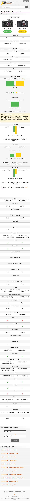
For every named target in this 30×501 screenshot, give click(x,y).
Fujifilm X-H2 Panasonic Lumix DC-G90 (13, 467)
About (5, 491)
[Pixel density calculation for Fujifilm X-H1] (26, 170)
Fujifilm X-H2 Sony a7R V (9, 471)
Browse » (26, 1)
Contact (24, 491)
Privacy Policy (17, 491)
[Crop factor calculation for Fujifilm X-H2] (6, 206)
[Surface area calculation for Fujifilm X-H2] (6, 99)
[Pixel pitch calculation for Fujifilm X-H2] (5, 127)
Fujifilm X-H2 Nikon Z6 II (9, 464)
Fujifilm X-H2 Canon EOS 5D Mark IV (12, 474)
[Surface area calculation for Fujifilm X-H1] (23, 99)
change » (24, 78)
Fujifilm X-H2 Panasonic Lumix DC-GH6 (13, 478)
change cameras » (15, 17)
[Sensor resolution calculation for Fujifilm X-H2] (4, 65)
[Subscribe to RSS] (14, 494)
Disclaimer (10, 491)
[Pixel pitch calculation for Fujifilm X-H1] (24, 127)
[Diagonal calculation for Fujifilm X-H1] (25, 71)
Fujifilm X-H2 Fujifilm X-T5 (9, 450)
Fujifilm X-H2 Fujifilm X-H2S (10, 453)
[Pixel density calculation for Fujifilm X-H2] (3, 170)
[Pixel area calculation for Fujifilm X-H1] (25, 146)
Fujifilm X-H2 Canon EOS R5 (10, 481)
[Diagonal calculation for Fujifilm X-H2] (5, 71)
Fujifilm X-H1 (22, 28)
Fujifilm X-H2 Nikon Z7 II (9, 457)
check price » (7, 31)
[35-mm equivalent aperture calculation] (6, 283)
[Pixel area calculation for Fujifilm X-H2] (5, 146)
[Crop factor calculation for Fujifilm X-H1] (23, 206)
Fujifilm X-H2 (7, 28)
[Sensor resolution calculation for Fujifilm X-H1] (26, 65)
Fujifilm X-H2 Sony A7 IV (9, 485)
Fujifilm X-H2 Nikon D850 (9, 460)
